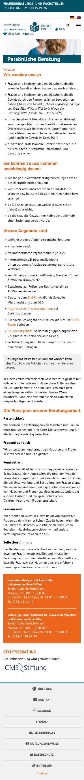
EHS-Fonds (35, 297)
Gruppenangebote (20, 331)
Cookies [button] (42, 773)
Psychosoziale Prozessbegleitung (30, 309)
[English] (79, 19)
